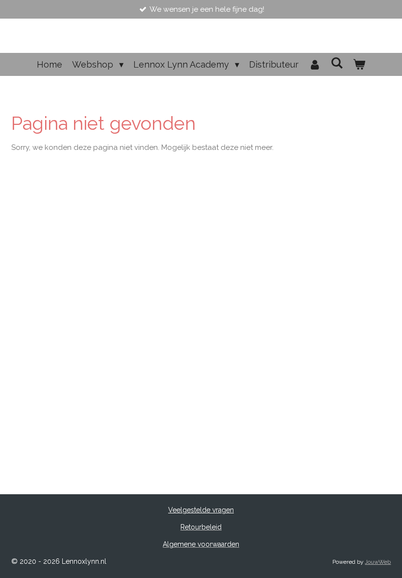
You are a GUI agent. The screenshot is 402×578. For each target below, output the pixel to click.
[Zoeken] (337, 63)
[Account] (314, 64)
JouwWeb (378, 561)
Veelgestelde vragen (201, 510)
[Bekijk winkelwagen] (359, 64)
